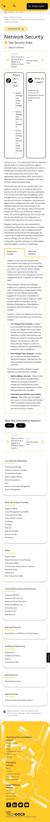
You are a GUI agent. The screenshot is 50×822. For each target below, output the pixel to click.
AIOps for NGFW (11, 509)
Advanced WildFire (12, 595)
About (8, 768)
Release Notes (11, 743)
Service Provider (11, 534)
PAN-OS (8, 528)
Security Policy (33, 711)
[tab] (14, 252)
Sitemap (9, 757)
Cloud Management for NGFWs (17, 512)
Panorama (21, 713)
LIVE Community (12, 777)
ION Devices (9, 573)
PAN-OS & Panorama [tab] (32, 252)
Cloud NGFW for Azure (13, 518)
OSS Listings (11, 754)
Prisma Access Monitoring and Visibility (20, 566)
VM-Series (9, 538)
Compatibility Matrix (13, 751)
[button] (48, 658)
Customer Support (13, 774)
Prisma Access (10, 557)
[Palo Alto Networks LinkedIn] (15, 807)
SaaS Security (10, 614)
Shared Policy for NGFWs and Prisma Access (21, 633)
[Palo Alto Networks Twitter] (20, 807)
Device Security (11, 608)
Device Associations (12, 480)
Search (8, 746)
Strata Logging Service (13, 477)
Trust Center (11, 793)
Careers (9, 771)
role (37, 93)
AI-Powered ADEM (12, 563)
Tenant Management (13, 490)
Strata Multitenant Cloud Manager (18, 560)
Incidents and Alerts (12, 656)
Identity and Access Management (17, 486)
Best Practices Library (13, 681)
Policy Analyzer (16, 314)
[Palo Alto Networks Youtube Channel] (26, 807)
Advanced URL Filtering (14, 598)
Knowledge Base (12, 779)
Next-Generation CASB (14, 576)
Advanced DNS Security (14, 605)
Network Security (16, 17)
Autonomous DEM (12, 662)
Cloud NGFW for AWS (13, 515)
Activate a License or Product (16, 470)
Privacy (9, 791)
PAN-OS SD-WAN (11, 531)
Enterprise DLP (10, 611)
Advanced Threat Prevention (16, 601)
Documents (10, 799)
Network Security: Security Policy (17, 19)
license (30, 93)
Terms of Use (11, 796)
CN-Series (9, 521)
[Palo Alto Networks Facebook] (9, 807)
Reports (8, 659)
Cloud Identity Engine (13, 473)
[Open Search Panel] (14, 6)
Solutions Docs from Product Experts (19, 700)
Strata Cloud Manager (13, 467)
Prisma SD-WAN (11, 570)
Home (6, 17)
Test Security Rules (11, 22)
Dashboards (9, 652)
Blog (8, 749)
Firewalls (8, 525)
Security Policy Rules (37, 19)
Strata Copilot (38, 6)
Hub (6, 483)
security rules (15, 162)
